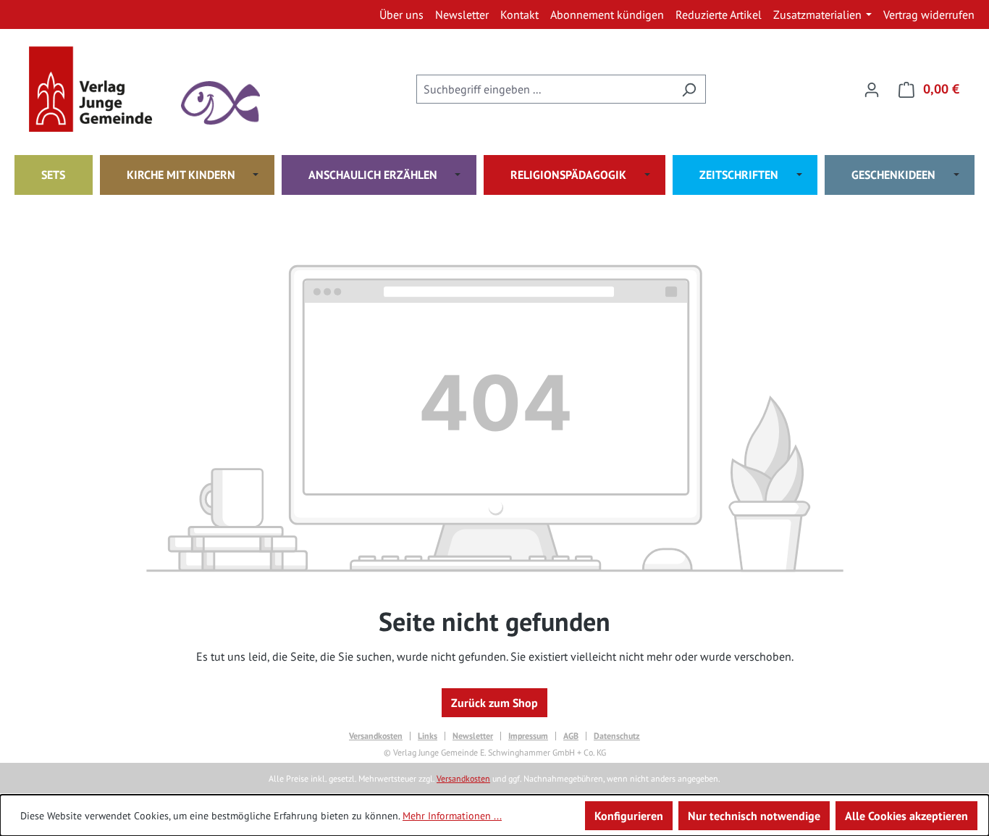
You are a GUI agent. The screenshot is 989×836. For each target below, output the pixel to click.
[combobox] (544, 89)
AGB (570, 736)
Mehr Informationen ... (452, 815)
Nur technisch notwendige (754, 815)
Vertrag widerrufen (929, 14)
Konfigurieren (628, 815)
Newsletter (473, 736)
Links (427, 736)
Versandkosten (376, 736)
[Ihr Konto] (871, 89)
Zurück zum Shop (494, 702)
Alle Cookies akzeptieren (906, 815)
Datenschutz (617, 736)
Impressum (528, 736)
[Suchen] (689, 89)
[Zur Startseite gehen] (101, 89)
